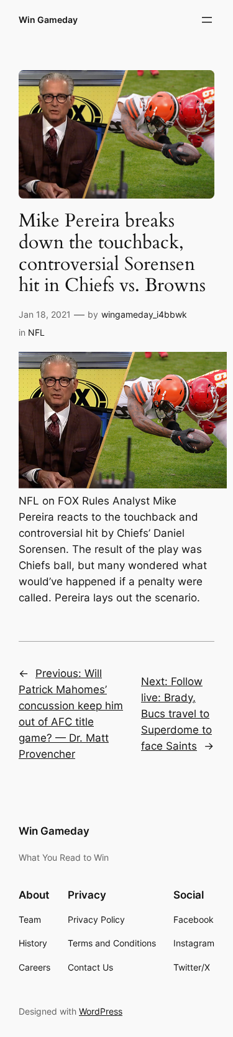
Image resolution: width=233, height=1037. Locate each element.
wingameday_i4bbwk (144, 314)
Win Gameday (48, 19)
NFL (36, 332)
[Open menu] (206, 19)
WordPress (100, 1011)
